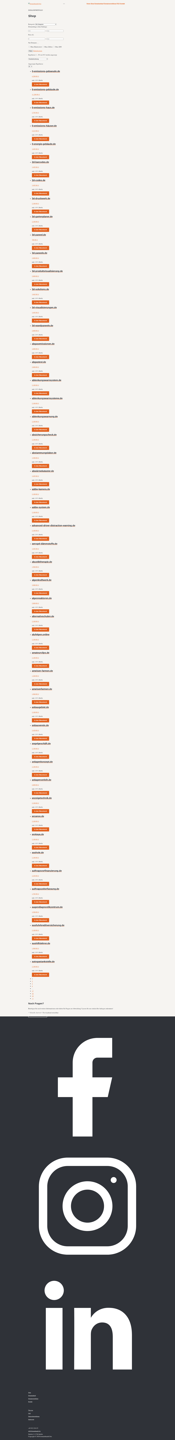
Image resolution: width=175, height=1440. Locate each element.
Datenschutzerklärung (33, 1416)
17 (33, 991)
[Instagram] (87, 1265)
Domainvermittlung (110, 3)
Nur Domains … (33, 43)
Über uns (30, 1410)
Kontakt (122, 3)
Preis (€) (31, 35)
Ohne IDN (58, 47)
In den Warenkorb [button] (40, 84)
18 (33, 994)
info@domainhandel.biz (34, 1431)
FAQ (118, 3)
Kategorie (31, 24)
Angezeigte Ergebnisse (35, 64)
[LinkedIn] (87, 1384)
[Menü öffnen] (64, 3)
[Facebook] (87, 1146)
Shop (92, 3)
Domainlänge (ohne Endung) (37, 27)
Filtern (30, 51)
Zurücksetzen (37, 51)
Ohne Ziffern (48, 47)
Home (88, 3)
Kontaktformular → (38, 1015)
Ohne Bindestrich (36, 47)
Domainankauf (99, 3)
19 (33, 996)
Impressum (31, 1419)
